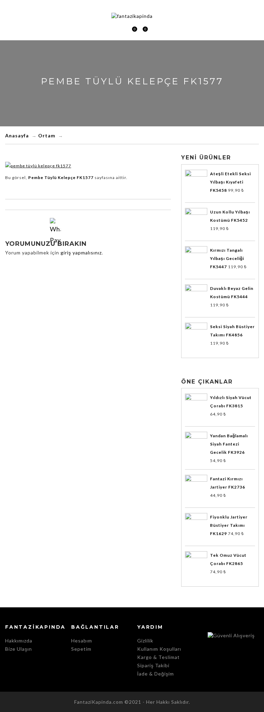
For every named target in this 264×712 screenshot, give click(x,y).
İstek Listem (142, 29)
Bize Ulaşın (18, 649)
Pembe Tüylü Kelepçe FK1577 (61, 177)
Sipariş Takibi (153, 665)
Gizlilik (145, 640)
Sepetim (131, 29)
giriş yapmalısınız (81, 252)
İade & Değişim (155, 674)
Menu (111, 29)
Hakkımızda (18, 640)
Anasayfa (17, 135)
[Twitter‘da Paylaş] (81, 230)
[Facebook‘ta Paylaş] (68, 230)
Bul (153, 29)
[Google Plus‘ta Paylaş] (94, 230)
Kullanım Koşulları (159, 649)
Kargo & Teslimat (158, 657)
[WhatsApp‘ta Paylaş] (55, 223)
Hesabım (81, 640)
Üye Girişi (121, 29)
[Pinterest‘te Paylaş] (107, 230)
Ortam (46, 135)
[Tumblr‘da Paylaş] (120, 230)
